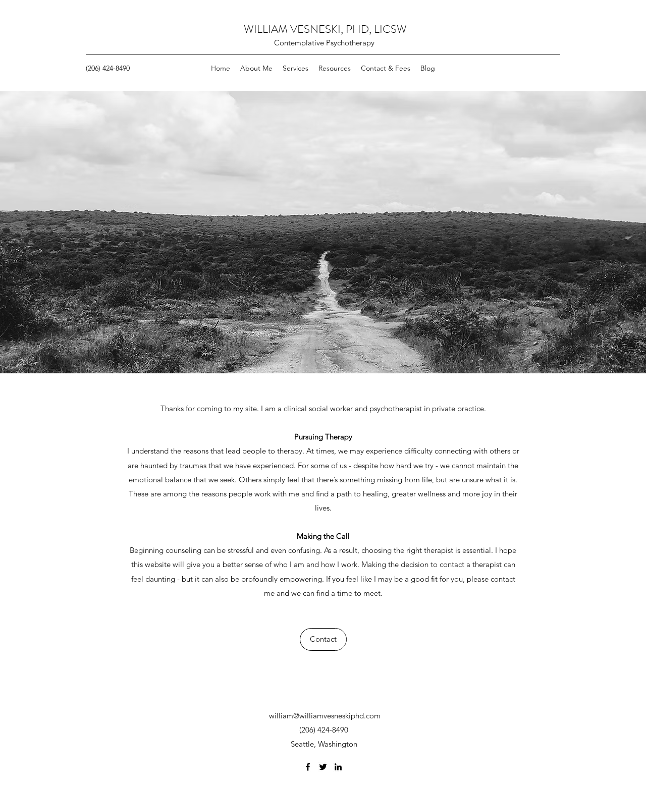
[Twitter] (323, 767)
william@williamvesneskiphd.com (325, 715)
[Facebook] (308, 767)
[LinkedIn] (338, 767)
